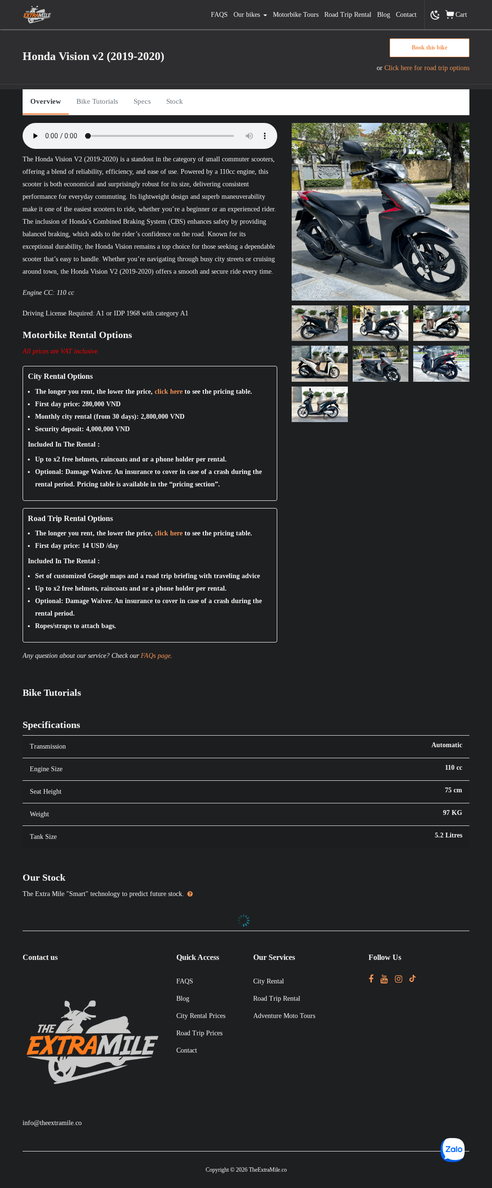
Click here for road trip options (426, 68)
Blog (383, 14)
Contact (406, 14)
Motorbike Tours (296, 14)
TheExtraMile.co (268, 1169)
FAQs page (156, 655)
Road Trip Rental (347, 14)
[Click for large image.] (380, 211)
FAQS (219, 14)
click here (169, 391)
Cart (461, 14)
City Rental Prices (200, 1015)
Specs (142, 101)
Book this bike (429, 47)
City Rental (268, 981)
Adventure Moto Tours (284, 1015)
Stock (174, 101)
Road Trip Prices (199, 1033)
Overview (45, 101)
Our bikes (247, 14)
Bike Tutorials (97, 101)
